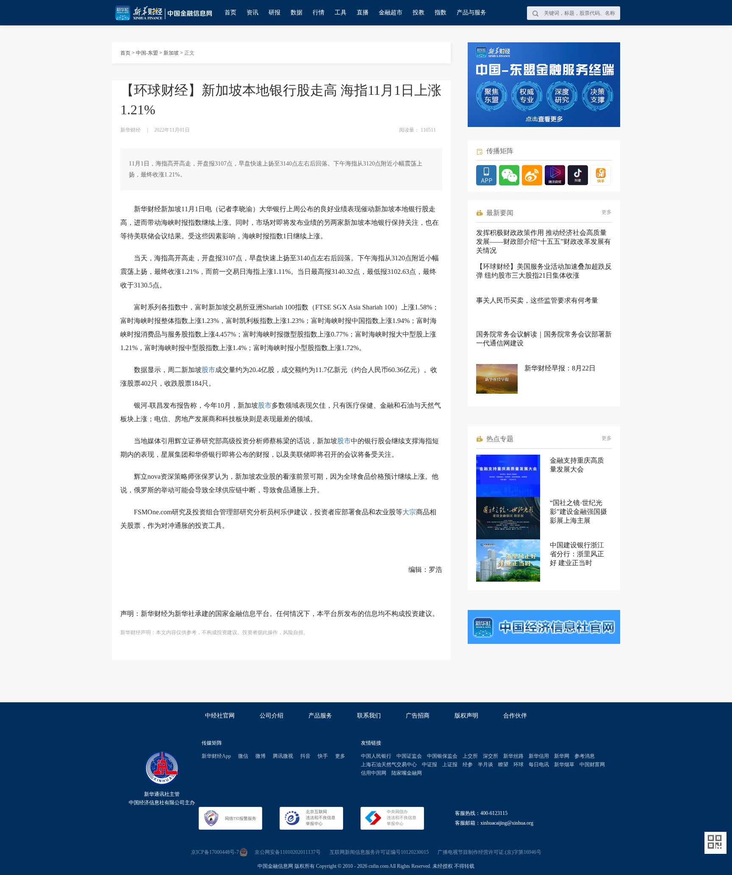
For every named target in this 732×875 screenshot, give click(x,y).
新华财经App (216, 756)
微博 (260, 756)
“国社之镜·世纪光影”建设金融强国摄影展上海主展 (578, 511)
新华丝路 (513, 756)
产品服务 (320, 715)
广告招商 (418, 715)
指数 (440, 12)
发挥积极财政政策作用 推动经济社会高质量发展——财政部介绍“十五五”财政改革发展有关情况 (543, 241)
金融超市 (390, 12)
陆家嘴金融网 (406, 773)
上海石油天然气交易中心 (389, 764)
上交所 (470, 756)
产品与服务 (471, 12)
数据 (296, 12)
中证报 (429, 764)
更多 (607, 212)
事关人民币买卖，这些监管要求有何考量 (537, 300)
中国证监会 (409, 756)
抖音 (305, 756)
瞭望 (503, 764)
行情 (318, 12)
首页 (230, 12)
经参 (468, 764)
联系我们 (369, 715)
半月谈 (485, 764)
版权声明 (466, 715)
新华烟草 (564, 764)
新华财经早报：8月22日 (560, 368)
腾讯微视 (283, 756)
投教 (418, 12)
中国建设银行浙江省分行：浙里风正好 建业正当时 (577, 553)
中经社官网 (220, 715)
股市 (208, 369)
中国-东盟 (147, 53)
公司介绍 (271, 715)
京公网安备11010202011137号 (288, 852)
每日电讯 (539, 764)
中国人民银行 (376, 756)
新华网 (561, 756)
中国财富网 (592, 764)
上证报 (450, 764)
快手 (323, 756)
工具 (341, 12)
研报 (274, 12)
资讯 (252, 12)
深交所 (490, 756)
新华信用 (539, 756)
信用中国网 (373, 773)
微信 (243, 756)
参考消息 (584, 756)
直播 (363, 12)
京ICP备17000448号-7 (215, 852)
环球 (518, 764)
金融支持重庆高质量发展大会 (577, 465)
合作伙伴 (515, 715)
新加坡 (171, 53)
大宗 (409, 512)
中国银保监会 (442, 756)
